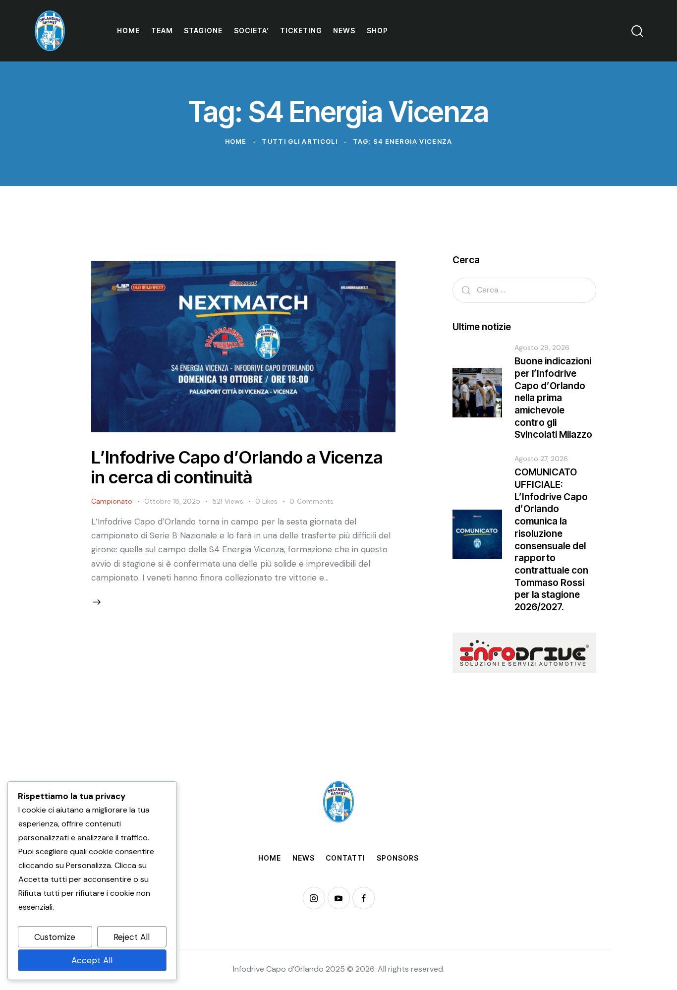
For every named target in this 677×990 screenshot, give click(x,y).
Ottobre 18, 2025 (172, 501)
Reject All (131, 937)
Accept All (92, 960)
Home (236, 141)
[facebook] (363, 898)
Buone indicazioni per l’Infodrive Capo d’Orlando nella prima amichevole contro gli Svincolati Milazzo (553, 397)
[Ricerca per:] (524, 289)
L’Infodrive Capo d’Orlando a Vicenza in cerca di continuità (237, 467)
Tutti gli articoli (299, 141)
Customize (54, 937)
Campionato (111, 501)
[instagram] (314, 898)
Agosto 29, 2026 (541, 347)
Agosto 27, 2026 (541, 458)
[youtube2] (339, 898)
